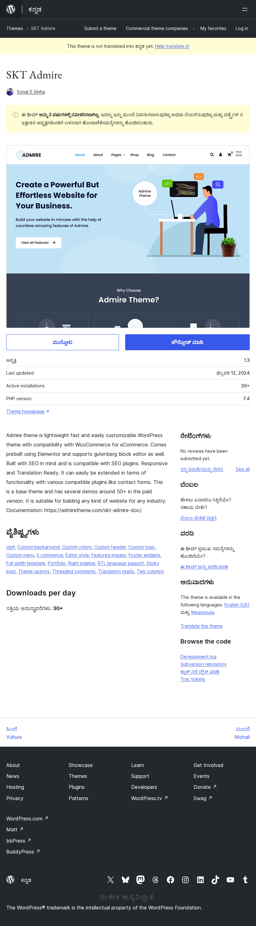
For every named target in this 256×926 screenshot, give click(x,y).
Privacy (14, 798)
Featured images (108, 555)
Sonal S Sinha (31, 91)
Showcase (81, 765)
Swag (203, 798)
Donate (205, 787)
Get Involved (209, 765)
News (12, 776)
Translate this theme (201, 626)
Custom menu (20, 555)
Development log (198, 656)
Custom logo (141, 547)
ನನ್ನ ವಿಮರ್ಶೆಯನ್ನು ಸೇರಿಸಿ (201, 469)
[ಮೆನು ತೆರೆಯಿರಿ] (246, 9)
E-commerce (50, 555)
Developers (144, 787)
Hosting (15, 787)
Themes (14, 28)
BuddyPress (23, 852)
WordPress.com (27, 818)
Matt (15, 829)
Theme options (34, 571)
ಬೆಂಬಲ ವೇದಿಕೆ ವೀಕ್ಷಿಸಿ (198, 517)
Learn (137, 765)
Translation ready (116, 571)
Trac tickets (192, 679)
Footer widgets (144, 555)
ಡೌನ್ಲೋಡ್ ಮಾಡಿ (187, 342)
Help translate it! (172, 46)
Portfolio (57, 563)
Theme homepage (25, 411)
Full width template (25, 563)
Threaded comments (74, 571)
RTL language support (121, 563)
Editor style (77, 555)
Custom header (110, 547)
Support (140, 776)
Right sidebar (81, 563)
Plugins (77, 787)
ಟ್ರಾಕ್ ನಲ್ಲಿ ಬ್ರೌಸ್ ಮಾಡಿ (199, 671)
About (13, 765)
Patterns (78, 798)
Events (201, 776)
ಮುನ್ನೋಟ (62, 342)
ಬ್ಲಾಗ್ (10, 547)
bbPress (19, 841)
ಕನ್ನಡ (26, 880)
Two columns (150, 571)
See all (243, 469)
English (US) (236, 604)
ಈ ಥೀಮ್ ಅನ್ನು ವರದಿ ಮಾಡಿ (204, 566)
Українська (202, 612)
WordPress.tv (149, 798)
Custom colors (77, 547)
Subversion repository (203, 664)
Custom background (38, 547)
